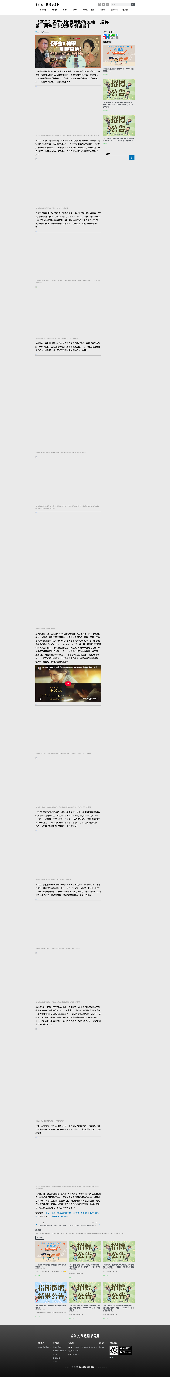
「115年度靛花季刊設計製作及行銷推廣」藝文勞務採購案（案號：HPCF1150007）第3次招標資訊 (118, 1308)
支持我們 (125, 10)
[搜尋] (133, 4)
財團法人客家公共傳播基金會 (85, 1367)
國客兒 (65, 10)
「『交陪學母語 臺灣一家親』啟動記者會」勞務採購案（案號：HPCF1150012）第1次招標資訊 (118, 105)
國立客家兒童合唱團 (59, 1351)
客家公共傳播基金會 (44, 1347)
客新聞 (75, 10)
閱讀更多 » (105, 74)
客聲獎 (85, 10)
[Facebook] (99, 4)
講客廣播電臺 (57, 1347)
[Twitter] (103, 4)
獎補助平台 (114, 10)
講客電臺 (54, 10)
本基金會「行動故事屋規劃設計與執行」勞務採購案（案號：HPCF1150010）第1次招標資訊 (84, 1308)
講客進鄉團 (56, 1358)
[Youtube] (107, 4)
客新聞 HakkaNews (58, 1216)
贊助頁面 (101, 1347)
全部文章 (39, 1238)
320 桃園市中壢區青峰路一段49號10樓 (84, 1347)
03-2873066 (76, 1351)
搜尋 (108, 153)
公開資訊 (102, 10)
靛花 (92, 10)
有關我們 (43, 10)
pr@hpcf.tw (75, 1354)
